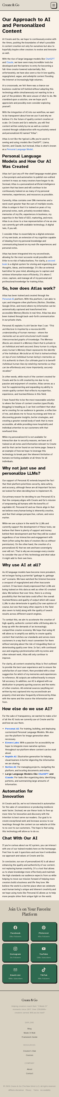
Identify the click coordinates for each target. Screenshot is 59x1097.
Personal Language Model (20, 149)
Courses (29, 1055)
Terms (36, 1090)
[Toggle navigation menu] (54, 5)
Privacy (28, 1090)
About (29, 1069)
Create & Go (10, 5)
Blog (29, 1028)
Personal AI (8, 299)
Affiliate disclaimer (16, 1090)
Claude (9, 62)
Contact (29, 1073)
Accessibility (45, 1090)
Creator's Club (29, 1051)
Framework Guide (29, 1037)
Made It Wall (29, 1033)
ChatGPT (50, 58)
